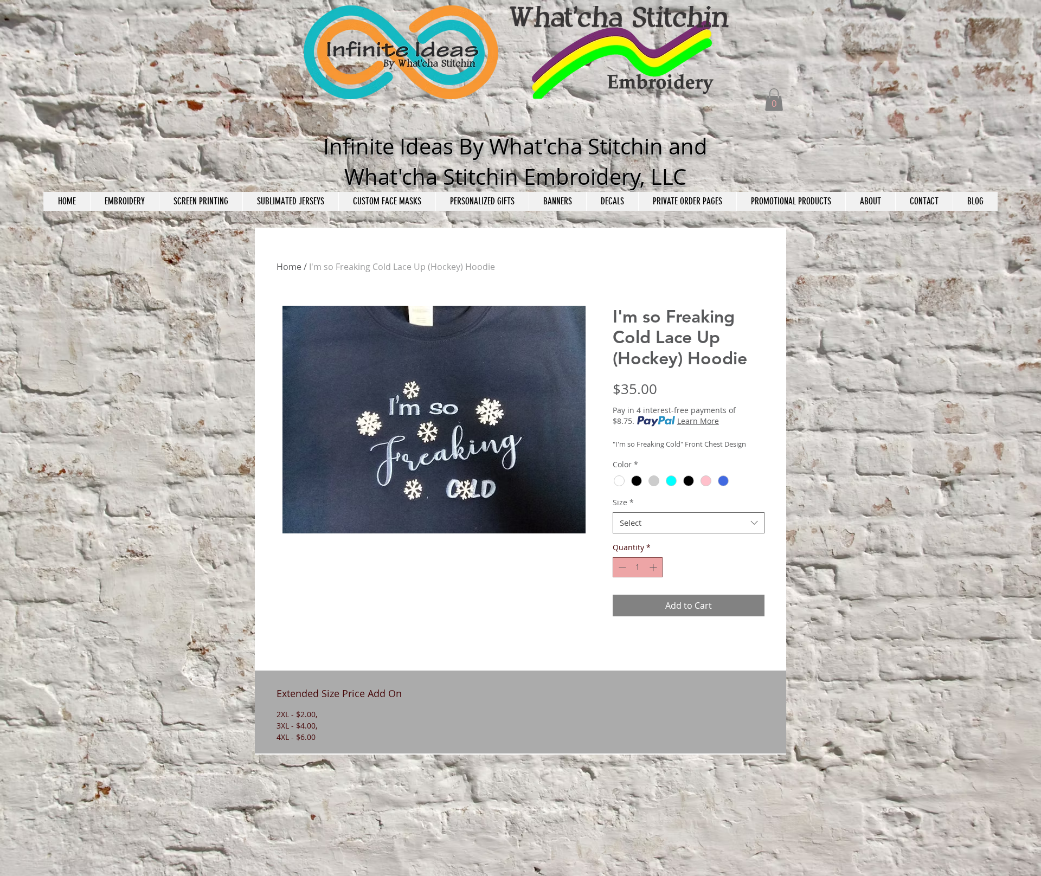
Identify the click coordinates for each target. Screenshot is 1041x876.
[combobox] (688, 522)
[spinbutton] (637, 567)
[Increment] (654, 567)
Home (289, 267)
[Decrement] (621, 567)
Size (623, 502)
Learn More (698, 421)
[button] (773, 99)
